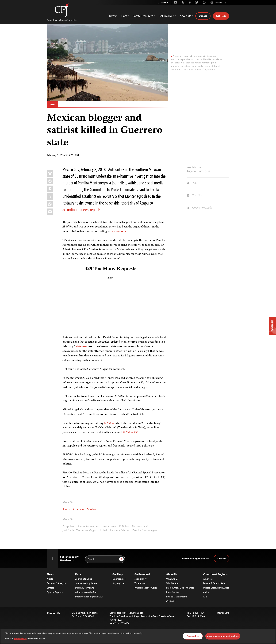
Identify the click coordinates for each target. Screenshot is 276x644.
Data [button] (124, 16)
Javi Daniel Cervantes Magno (79, 530)
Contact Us (171, 601)
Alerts (52, 104)
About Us (171, 574)
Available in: (194, 167)
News (50, 574)
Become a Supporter (193, 558)
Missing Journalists (84, 587)
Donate (203, 15)
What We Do (172, 578)
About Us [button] (185, 16)
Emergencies (119, 578)
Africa (206, 592)
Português (204, 171)
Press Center (172, 592)
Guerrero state (140, 526)
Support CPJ (140, 578)
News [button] (112, 16)
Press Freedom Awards (145, 587)
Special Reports (55, 592)
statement (82, 346)
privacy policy (20, 638)
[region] (138, 636)
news (114, 231)
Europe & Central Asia (214, 583)
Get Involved (142, 574)
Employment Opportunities (180, 587)
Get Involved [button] (166, 16)
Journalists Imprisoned (86, 583)
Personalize (193, 636)
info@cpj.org (222, 612)
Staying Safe (118, 583)
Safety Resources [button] (143, 16)
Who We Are (172, 583)
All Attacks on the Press (86, 592)
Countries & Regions (215, 574)
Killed (103, 530)
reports (121, 231)
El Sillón (124, 526)
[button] (225, 2)
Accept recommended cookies (222, 636)
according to (71, 209)
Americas (78, 509)
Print (195, 183)
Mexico (91, 509)
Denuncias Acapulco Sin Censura (96, 526)
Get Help (221, 15)
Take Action (140, 583)
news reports (90, 209)
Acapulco (68, 526)
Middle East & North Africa (216, 587)
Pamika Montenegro (144, 530)
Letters (50, 587)
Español (191, 171)
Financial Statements (176, 596)
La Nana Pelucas (119, 530)
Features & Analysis (56, 583)
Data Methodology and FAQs (89, 596)
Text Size (197, 195)
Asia (205, 596)
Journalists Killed (83, 578)
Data (78, 574)
